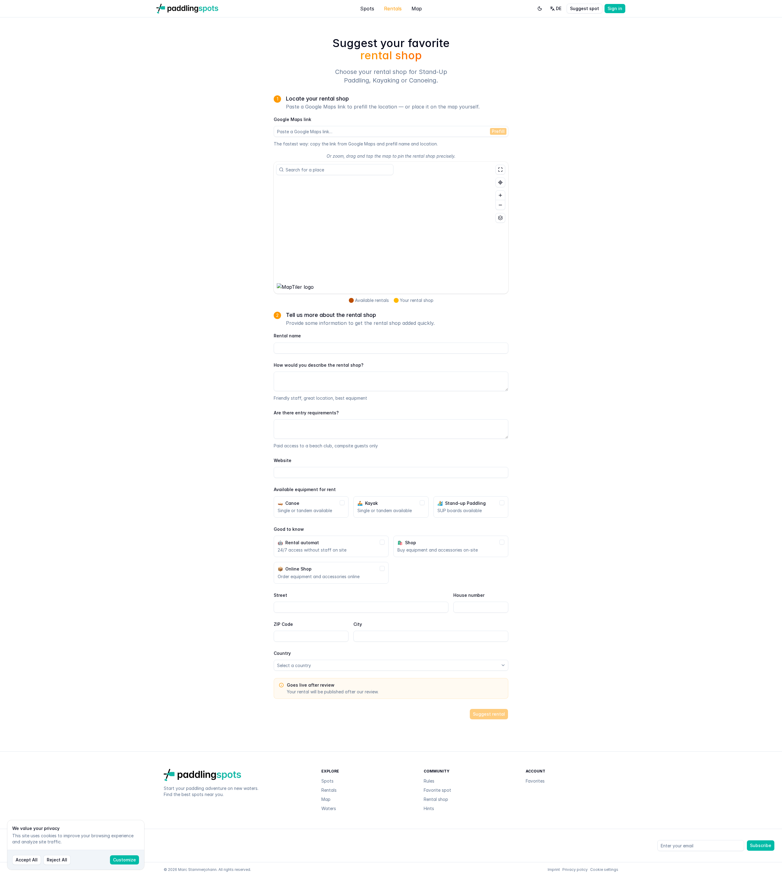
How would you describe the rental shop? (319, 365)
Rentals (393, 9)
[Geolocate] (500, 182)
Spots (367, 9)
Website (282, 460)
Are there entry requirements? (306, 412)
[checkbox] (342, 502)
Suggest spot (584, 8)
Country (282, 653)
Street (280, 595)
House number (468, 595)
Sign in (615, 8)
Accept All (27, 859)
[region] (391, 228)
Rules (429, 780)
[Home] (187, 8)
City (357, 624)
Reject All (57, 859)
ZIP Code (283, 624)
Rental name (287, 335)
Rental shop (436, 799)
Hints (429, 808)
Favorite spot (437, 790)
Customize (124, 859)
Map (416, 9)
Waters (328, 808)
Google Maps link (292, 119)
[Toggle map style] (500, 218)
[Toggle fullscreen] (500, 169)
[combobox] (337, 169)
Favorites (535, 780)
